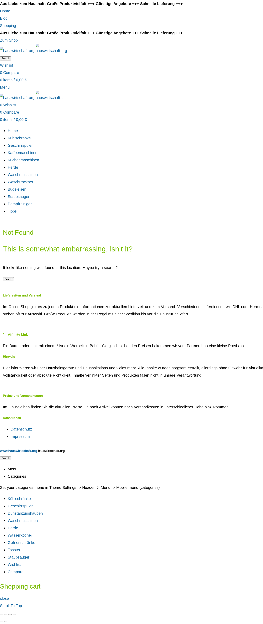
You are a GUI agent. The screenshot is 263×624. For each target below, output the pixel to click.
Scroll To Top (11, 606)
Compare (15, 572)
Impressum (20, 436)
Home (5, 11)
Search (5, 58)
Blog (4, 18)
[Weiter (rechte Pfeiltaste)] (5, 621)
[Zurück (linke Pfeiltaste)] (1, 621)
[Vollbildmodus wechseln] (10, 614)
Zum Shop (9, 40)
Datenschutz (21, 429)
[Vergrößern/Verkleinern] (14, 614)
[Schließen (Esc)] (1, 614)
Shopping (8, 25)
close (4, 598)
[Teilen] (5, 614)
